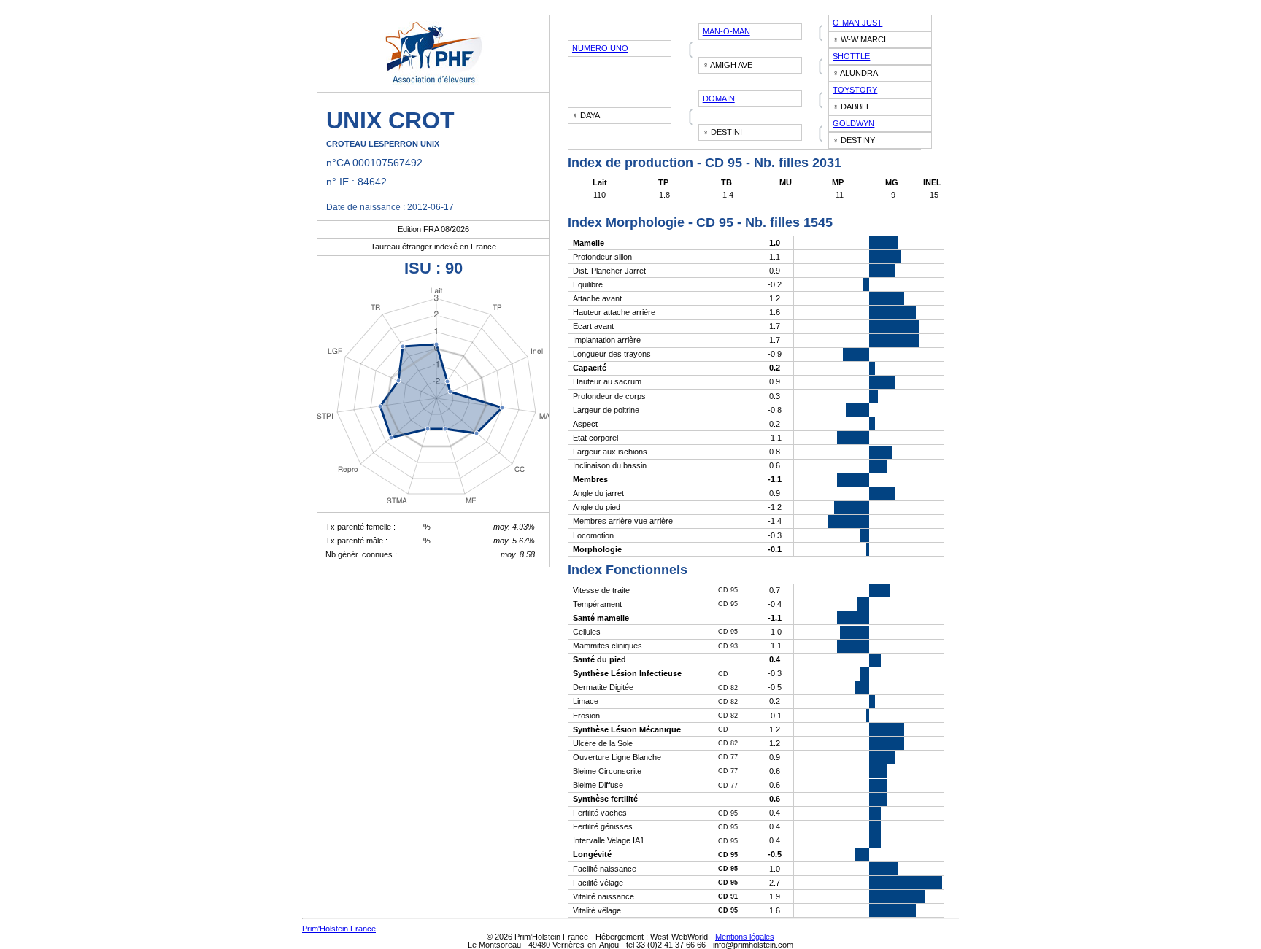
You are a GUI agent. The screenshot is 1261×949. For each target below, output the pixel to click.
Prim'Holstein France (339, 928)
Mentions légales (744, 936)
